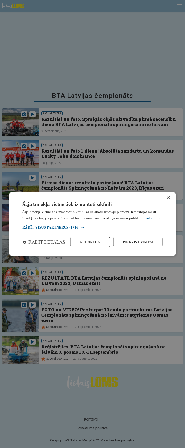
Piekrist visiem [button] (138, 241)
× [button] (168, 198)
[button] (92, 227)
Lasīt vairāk (151, 217)
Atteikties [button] (90, 241)
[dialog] (92, 224)
